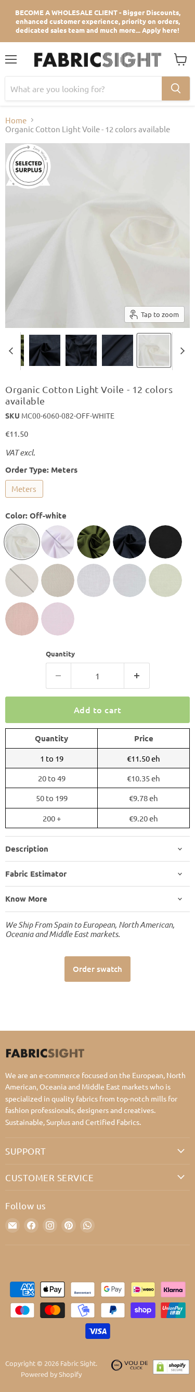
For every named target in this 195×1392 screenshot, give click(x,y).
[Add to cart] (97, 969)
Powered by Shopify (51, 1374)
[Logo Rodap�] (129, 1369)
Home (16, 120)
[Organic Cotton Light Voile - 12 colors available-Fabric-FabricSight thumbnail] (44, 350)
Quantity (60, 653)
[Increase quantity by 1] (137, 676)
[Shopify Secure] (171, 1369)
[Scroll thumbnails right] (180, 351)
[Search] (176, 88)
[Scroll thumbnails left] (12, 351)
